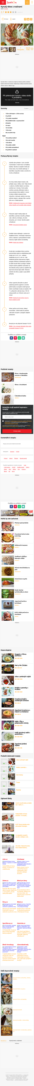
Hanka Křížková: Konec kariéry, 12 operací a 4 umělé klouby (9, 867)
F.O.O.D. (6, 8)
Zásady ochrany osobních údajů (12, 426)
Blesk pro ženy (22, 880)
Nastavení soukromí (10, 1079)
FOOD (17, 451)
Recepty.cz (3, 1040)
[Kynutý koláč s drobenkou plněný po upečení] (6, 1030)
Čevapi (18, 782)
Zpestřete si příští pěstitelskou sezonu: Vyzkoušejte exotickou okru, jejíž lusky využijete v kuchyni (24, 957)
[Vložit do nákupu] (28, 19)
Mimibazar (20, 859)
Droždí (13, 467)
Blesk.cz (20, 902)
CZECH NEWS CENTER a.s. (18, 1074)
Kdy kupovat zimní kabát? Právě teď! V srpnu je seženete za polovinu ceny (10, 910)
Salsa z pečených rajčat (22, 760)
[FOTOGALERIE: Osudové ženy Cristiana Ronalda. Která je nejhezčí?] (10, 926)
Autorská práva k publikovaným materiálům (18, 1076)
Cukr (25, 465)
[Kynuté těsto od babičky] (6, 999)
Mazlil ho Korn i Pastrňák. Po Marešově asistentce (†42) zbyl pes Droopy (24, 910)
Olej (19, 469)
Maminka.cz (21, 923)
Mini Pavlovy (19, 775)
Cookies (24, 1078)
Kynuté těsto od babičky (19, 999)
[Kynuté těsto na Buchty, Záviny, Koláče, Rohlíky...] (6, 978)
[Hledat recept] (27, 2)
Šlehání (16, 458)
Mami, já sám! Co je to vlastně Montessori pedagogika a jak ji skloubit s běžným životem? (23, 870)
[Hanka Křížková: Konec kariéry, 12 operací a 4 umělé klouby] (10, 862)
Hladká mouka (20, 467)
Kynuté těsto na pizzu (19, 989)
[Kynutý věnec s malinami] (17, 45)
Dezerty (12, 451)
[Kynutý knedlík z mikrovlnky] (6, 1019)
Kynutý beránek (17, 1009)
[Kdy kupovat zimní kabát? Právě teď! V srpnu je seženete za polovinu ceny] (10, 905)
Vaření (10, 458)
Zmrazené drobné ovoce (20, 224)
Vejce (13, 471)
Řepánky (18, 790)
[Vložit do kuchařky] (25, 19)
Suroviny (4, 108)
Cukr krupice (7, 467)
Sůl (9, 471)
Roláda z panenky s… (21, 767)
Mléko (14, 469)
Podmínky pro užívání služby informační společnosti (16, 1077)
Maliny (27, 467)
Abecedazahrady (22, 944)
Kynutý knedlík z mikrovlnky (21, 1020)
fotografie (20, 48)
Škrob (5, 471)
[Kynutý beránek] (6, 1009)
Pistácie (24, 469)
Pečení (5, 458)
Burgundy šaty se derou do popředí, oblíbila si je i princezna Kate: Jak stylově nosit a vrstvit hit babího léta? (24, 893)
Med (10, 469)
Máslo (5, 469)
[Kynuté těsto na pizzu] (6, 988)
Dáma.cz (5, 880)
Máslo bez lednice (18, 242)
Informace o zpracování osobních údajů (14, 1078)
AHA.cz (5, 859)
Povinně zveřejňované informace (21, 1080)
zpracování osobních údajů (11, 423)
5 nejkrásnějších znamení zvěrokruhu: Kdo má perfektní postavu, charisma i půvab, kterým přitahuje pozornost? (9, 957)
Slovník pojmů (23, 458)
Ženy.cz (5, 902)
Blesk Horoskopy (8, 944)
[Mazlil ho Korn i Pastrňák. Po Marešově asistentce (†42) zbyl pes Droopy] (24, 905)
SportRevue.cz (7, 923)
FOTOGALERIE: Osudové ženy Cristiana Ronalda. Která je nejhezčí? (9, 931)
